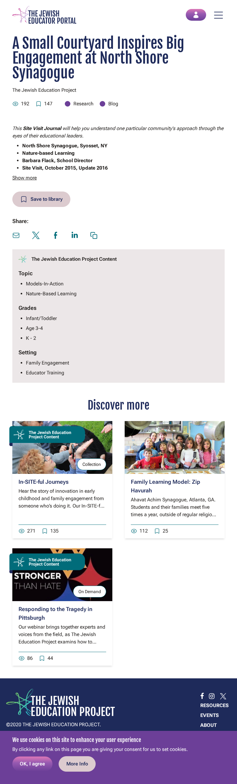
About (208, 725)
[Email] (16, 235)
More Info (77, 764)
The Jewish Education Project (44, 90)
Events (209, 715)
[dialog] (118, 757)
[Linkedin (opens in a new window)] (75, 235)
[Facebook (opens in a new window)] (55, 235)
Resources (214, 705)
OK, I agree (32, 764)
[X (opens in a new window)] (36, 235)
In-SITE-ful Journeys (44, 481)
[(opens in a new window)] (202, 696)
